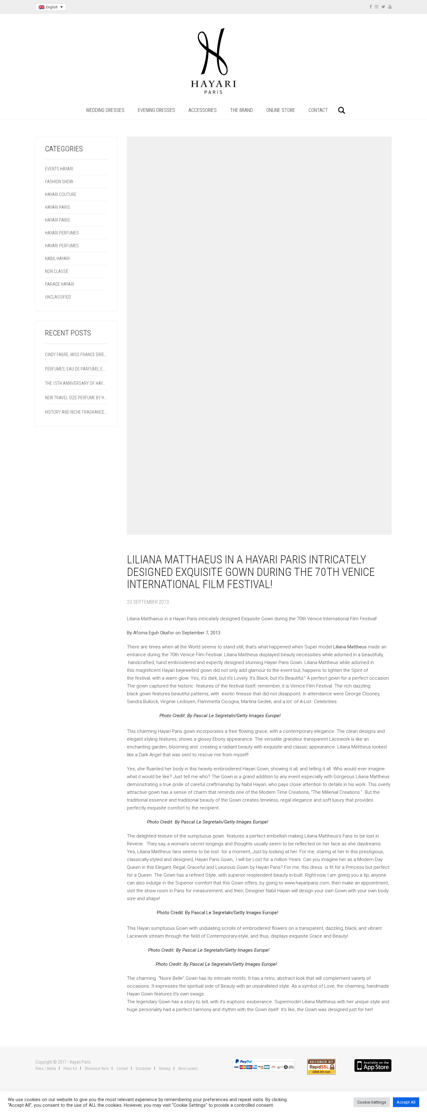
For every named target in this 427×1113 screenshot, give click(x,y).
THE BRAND (241, 110)
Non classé (56, 271)
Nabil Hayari (57, 258)
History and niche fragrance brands (76, 412)
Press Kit (70, 1068)
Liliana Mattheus (350, 647)
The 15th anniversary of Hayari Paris (76, 383)
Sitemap (165, 1068)
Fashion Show (59, 181)
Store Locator (188, 1068)
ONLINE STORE (280, 110)
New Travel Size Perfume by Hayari (76, 397)
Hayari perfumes (62, 245)
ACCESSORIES (202, 110)
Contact (122, 1068)
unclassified (58, 297)
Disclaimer (143, 1068)
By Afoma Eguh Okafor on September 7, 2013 (173, 633)
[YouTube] (390, 6)
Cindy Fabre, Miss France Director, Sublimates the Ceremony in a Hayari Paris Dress (76, 354)
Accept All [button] (406, 1102)
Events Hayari (59, 168)
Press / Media (45, 1068)
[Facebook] (370, 6)
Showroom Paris (97, 1068)
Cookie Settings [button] (371, 1102)
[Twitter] (383, 6)
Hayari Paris (57, 207)
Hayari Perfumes (62, 232)
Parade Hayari (59, 284)
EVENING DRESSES (156, 110)
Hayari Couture (60, 194)
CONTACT (318, 110)
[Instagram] (376, 6)
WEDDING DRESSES (105, 110)
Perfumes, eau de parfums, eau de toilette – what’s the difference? (76, 368)
